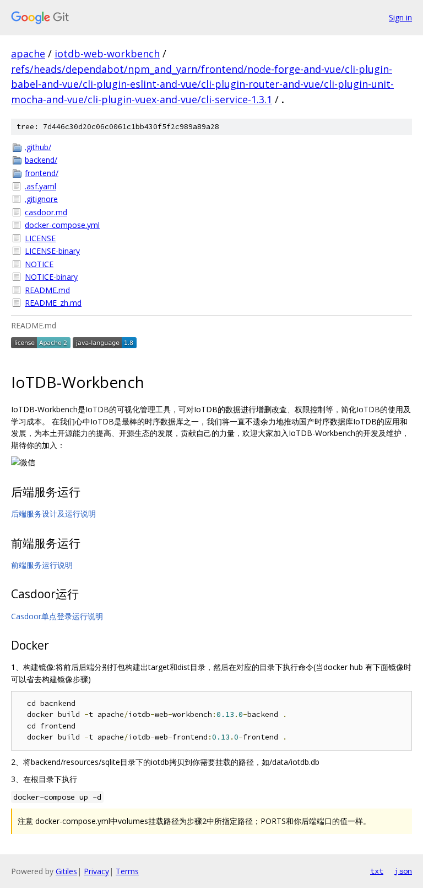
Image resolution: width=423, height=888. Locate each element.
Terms (127, 871)
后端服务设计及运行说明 (53, 513)
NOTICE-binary (51, 277)
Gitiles (66, 871)
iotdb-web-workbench (107, 53)
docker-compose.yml (62, 225)
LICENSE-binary (52, 251)
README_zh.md (53, 302)
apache (28, 53)
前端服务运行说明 (42, 565)
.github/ (38, 147)
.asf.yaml (40, 186)
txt (376, 871)
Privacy (96, 871)
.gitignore (41, 199)
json (403, 871)
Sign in (400, 17)
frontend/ (41, 173)
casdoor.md (46, 212)
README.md (47, 290)
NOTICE (39, 264)
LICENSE (40, 238)
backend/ (41, 160)
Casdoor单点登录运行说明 (57, 616)
